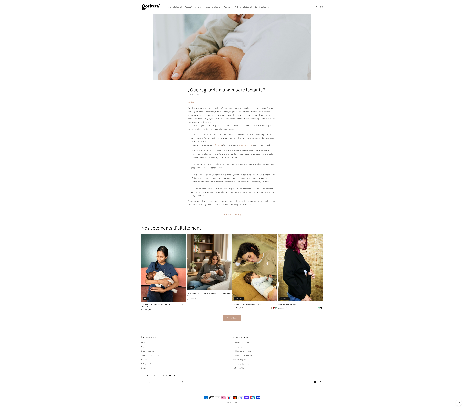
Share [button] (193, 102)
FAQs (143, 342)
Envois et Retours (239, 347)
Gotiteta (218, 145)
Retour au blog (233, 214)
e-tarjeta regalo (245, 145)
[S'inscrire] (182, 382)
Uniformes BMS (238, 368)
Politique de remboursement (243, 351)
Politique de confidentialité (243, 355)
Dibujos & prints (147, 351)
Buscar (144, 368)
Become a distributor (240, 342)
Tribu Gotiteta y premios (150, 355)
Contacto (145, 360)
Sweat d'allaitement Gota (287, 304)
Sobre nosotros (147, 364)
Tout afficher (232, 318)
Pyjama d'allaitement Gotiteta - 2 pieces (246, 304)
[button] (310, 7)
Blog (143, 347)
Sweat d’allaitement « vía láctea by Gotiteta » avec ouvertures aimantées (209, 294)
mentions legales (239, 360)
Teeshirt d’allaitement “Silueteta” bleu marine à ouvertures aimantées (162, 306)
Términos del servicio (240, 364)
